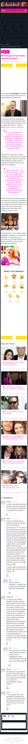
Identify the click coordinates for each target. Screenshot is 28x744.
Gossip (6, 52)
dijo (6, 138)
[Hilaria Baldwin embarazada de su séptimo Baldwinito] (14, 353)
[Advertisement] (14, 28)
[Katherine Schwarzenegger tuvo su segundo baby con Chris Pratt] (14, 427)
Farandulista (10, 738)
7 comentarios (16, 61)
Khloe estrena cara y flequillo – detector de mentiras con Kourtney (14, 388)
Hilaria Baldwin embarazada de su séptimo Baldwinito (13, 363)
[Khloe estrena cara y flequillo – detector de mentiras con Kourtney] (14, 378)
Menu (3, 10)
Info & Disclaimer (8, 740)
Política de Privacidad (19, 740)
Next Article (20, 65)
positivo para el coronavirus (15, 127)
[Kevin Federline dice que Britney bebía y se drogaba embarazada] (14, 452)
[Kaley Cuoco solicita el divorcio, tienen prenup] (14, 403)
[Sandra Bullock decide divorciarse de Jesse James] (14, 477)
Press (17, 742)
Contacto (12, 742)
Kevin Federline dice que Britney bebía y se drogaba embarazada (14, 462)
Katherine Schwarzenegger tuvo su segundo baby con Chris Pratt (13, 437)
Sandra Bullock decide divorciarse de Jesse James (11, 487)
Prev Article (7, 65)
